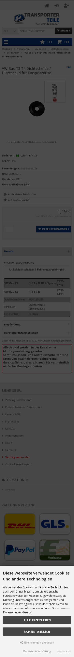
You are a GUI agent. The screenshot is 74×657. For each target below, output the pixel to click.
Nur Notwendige (37, 631)
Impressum (64, 651)
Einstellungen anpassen (38, 642)
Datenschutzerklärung (37, 651)
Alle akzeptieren (37, 620)
